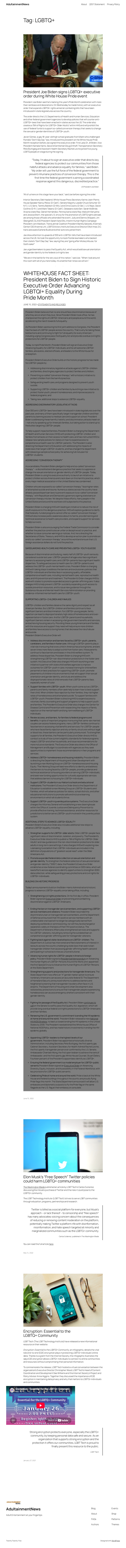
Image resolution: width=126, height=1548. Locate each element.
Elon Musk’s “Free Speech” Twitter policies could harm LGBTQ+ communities (59, 1179)
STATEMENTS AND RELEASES (52, 304)
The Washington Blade (34, 1187)
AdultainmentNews (17, 4)
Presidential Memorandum (73, 958)
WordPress (116, 1540)
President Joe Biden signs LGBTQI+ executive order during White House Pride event (61, 94)
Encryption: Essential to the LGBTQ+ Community (47, 1333)
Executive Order (53, 898)
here (51, 1243)
